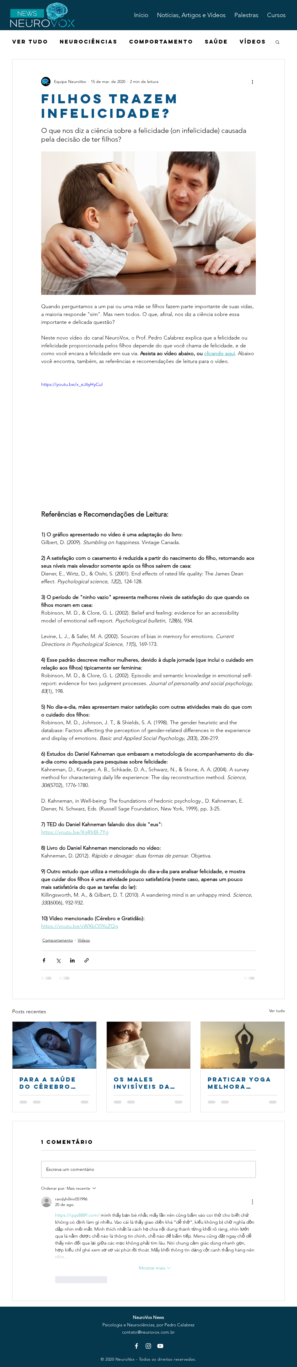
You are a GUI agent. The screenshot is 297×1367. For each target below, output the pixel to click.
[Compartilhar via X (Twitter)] (58, 960)
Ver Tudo (30, 42)
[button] (277, 41)
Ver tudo (277, 1010)
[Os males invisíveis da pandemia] (149, 1045)
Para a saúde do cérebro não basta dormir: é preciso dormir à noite (53, 1083)
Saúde (216, 42)
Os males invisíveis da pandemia (142, 1083)
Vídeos (253, 42)
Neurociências (88, 42)
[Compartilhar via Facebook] (44, 960)
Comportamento (161, 42)
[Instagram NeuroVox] (148, 1346)
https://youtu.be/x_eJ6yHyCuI (72, 384)
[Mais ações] (252, 81)
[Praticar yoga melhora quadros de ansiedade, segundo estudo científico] (243, 1045)
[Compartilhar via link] (86, 960)
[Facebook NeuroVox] (136, 1346)
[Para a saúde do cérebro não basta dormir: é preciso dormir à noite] (54, 1045)
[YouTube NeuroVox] (160, 1346)
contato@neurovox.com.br (148, 1332)
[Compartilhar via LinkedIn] (72, 960)
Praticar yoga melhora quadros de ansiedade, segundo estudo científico (239, 1083)
